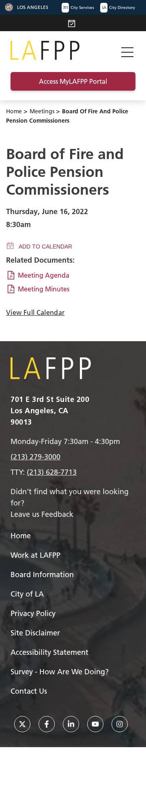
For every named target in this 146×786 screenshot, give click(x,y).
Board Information (42, 574)
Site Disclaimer (35, 632)
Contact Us (29, 691)
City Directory (118, 7)
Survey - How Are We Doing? (60, 671)
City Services (78, 7)
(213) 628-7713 (52, 472)
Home (14, 111)
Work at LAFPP (35, 555)
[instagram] (120, 724)
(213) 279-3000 (35, 456)
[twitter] (22, 724)
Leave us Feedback (42, 514)
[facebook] (47, 724)
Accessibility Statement (49, 652)
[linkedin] (71, 724)
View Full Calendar (35, 312)
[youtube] (95, 724)
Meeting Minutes (43, 289)
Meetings (42, 111)
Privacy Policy (33, 613)
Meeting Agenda (43, 275)
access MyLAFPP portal (73, 81)
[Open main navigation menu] (127, 50)
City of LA (27, 594)
